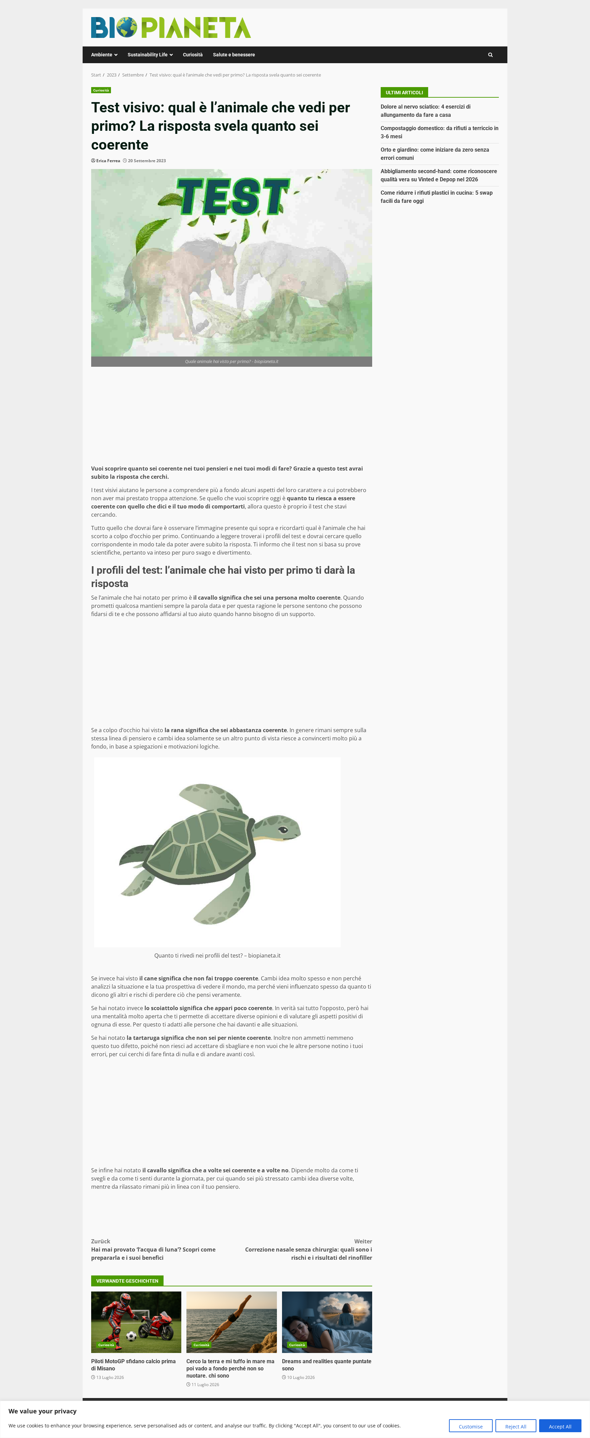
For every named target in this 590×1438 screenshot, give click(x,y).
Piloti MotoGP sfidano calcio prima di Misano (136, 1322)
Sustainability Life (148, 54)
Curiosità (193, 54)
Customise (471, 1426)
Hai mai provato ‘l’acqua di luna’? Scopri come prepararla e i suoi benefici (153, 1249)
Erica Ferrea (108, 161)
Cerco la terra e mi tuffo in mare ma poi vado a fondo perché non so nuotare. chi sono (231, 1322)
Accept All (560, 1426)
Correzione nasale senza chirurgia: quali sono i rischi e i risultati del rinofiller (308, 1249)
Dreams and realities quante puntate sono (327, 1322)
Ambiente (101, 54)
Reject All (515, 1426)
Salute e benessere (234, 54)
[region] (295, 1419)
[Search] (490, 54)
